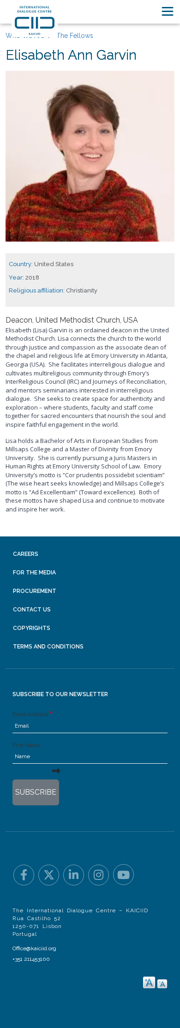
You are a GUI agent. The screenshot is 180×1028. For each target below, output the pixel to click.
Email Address (30, 714)
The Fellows (74, 35)
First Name (26, 745)
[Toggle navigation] (167, 11)
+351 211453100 (31, 959)
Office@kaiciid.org (34, 948)
